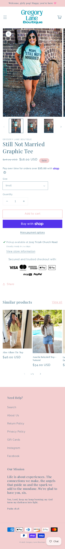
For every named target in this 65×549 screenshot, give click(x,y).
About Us (13, 415)
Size (5, 178)
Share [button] (10, 284)
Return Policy (15, 423)
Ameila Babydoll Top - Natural (45, 358)
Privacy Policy (16, 431)
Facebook (13, 456)
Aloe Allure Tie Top (13, 352)
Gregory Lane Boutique (36, 542)
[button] (5, 17)
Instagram (13, 448)
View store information (20, 251)
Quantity (7, 194)
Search (11, 407)
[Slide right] (61, 127)
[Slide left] (4, 127)
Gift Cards (13, 439)
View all (57, 302)
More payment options (32, 232)
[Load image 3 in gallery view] (49, 126)
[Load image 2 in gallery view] (32, 126)
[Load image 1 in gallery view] (16, 126)
